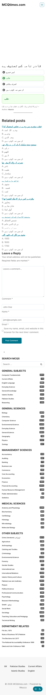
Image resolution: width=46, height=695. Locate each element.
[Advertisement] (23, 34)
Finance (23, 482)
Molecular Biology (23, 527)
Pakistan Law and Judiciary (23, 581)
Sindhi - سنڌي (23, 604)
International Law (23, 569)
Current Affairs (23, 379)
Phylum (23, 585)
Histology (23, 519)
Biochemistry (23, 512)
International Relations (23, 573)
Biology (23, 413)
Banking (23, 462)
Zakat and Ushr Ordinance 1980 (23, 646)
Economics (23, 478)
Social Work (23, 608)
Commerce (23, 470)
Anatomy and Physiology (23, 508)
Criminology (23, 553)
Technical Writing (23, 620)
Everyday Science (23, 387)
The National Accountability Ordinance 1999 (23, 642)
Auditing (23, 458)
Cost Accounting (23, 474)
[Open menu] (42, 5)
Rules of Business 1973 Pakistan (23, 634)
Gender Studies (23, 565)
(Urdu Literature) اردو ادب (23, 537)
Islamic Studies (23, 394)
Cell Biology (23, 516)
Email (5, 324)
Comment (7, 299)
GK (5, 666)
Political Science (23, 589)
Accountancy (23, 454)
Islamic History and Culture (23, 577)
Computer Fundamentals (23, 375)
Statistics (23, 497)
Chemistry (23, 416)
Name (5, 311)
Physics (23, 440)
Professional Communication (23, 593)
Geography (23, 436)
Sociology (23, 612)
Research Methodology (23, 600)
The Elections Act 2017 (23, 638)
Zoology (23, 444)
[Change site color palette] (37, 688)
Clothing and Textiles (23, 549)
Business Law (23, 466)
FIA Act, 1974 (23, 630)
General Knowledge (23, 391)
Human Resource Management (23, 490)
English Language (23, 383)
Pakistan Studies (23, 399)
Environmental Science (23, 424)
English (31, 671)
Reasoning (23, 402)
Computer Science (23, 420)
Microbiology (23, 523)
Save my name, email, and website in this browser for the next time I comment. (23, 330)
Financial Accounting (23, 486)
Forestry (23, 561)
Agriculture (23, 541)
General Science (23, 432)
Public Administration (23, 494)
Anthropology (23, 545)
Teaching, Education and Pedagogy (23, 616)
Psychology (23, 597)
